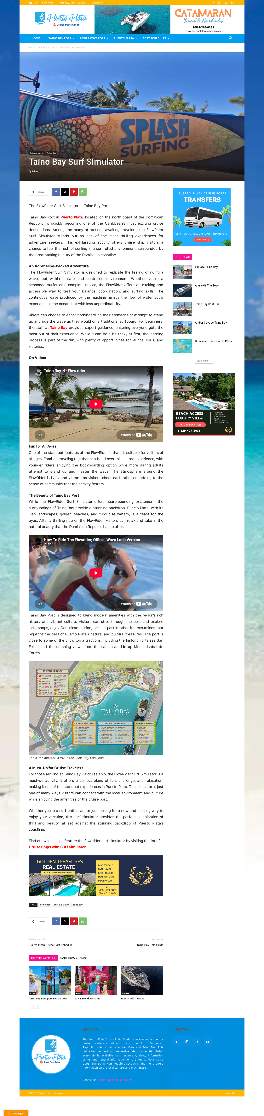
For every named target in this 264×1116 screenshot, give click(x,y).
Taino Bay (51, 153)
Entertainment (47, 47)
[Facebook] (213, 2)
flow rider (45, 904)
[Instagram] (219, 2)
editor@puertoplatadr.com (115, 1080)
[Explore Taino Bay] (182, 272)
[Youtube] (232, 2)
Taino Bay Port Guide (149, 945)
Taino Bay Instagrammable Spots (48, 998)
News (32, 993)
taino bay (78, 904)
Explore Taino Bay (206, 267)
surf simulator (61, 904)
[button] (230, 38)
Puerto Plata (124, 38)
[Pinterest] (74, 192)
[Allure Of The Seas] (182, 290)
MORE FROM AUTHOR (73, 958)
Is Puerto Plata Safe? (87, 998)
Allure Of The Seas (207, 285)
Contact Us (97, 2)
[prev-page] (31, 1006)
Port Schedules (154, 38)
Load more (202, 360)
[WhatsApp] (83, 192)
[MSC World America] (142, 980)
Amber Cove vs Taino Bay (211, 322)
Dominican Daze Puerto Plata (213, 341)
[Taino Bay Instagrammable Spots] (50, 980)
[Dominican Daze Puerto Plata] (182, 346)
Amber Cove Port (92, 38)
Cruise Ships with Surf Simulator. (58, 847)
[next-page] (37, 1006)
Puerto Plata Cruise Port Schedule (50, 945)
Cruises (125, 993)
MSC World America (132, 998)
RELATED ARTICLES (43, 958)
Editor (35, 171)
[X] (226, 2)
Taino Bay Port (60, 38)
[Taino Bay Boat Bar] (182, 309)
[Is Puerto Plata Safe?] (96, 980)
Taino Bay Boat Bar (207, 304)
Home (36, 38)
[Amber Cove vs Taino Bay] (182, 327)
